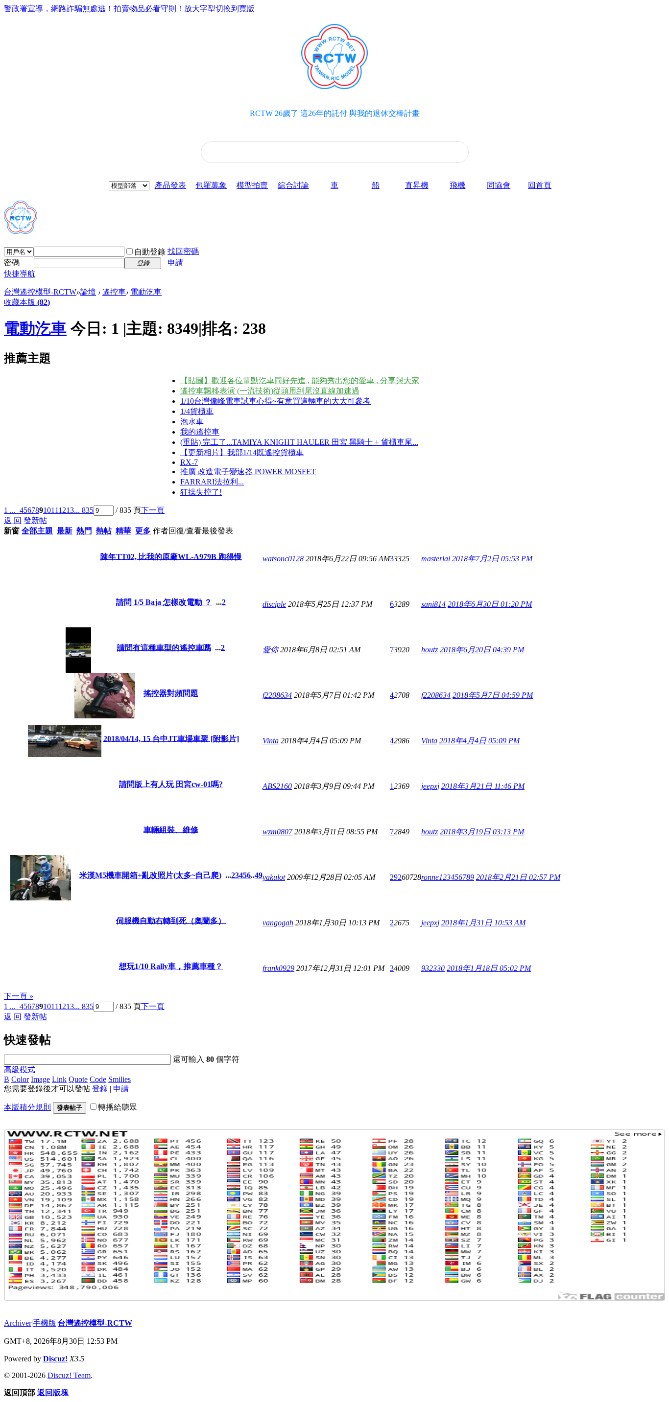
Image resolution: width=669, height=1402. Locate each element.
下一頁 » (18, 996)
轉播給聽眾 (117, 1107)
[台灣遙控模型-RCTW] (20, 230)
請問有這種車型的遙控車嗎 (164, 647)
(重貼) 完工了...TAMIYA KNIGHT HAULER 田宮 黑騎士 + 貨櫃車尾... (299, 442)
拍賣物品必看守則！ (149, 8)
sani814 (433, 604)
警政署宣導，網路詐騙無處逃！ (59, 8)
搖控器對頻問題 (170, 693)
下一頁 (153, 510)
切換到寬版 (235, 8)
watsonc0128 (283, 558)
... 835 (84, 510)
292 (396, 877)
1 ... (10, 510)
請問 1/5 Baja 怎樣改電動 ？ (164, 602)
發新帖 (35, 520)
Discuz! (55, 1359)
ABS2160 (277, 786)
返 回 (13, 520)
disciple (274, 604)
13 (70, 510)
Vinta (271, 740)
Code (98, 1079)
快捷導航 (19, 274)
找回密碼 (183, 251)
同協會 (498, 185)
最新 (64, 531)
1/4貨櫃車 (197, 411)
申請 (175, 262)
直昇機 (417, 185)
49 (259, 875)
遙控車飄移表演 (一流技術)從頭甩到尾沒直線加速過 (269, 391)
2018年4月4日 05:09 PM (479, 740)
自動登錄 (150, 252)
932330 (433, 968)
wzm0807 (277, 831)
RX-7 (189, 462)
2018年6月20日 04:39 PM (482, 649)
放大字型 (199, 8)
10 (47, 510)
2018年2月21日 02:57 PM (518, 877)
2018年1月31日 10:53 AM (483, 923)
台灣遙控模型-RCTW (40, 292)
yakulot (274, 877)
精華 (123, 531)
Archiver (17, 1323)
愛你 (270, 649)
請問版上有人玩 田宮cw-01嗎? (171, 784)
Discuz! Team (69, 1375)
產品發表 (170, 185)
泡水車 (192, 421)
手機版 (44, 1323)
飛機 (457, 185)
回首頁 (539, 185)
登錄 (100, 1088)
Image (40, 1079)
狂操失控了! (201, 492)
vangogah (278, 923)
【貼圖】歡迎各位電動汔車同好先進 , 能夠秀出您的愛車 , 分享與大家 (299, 380)
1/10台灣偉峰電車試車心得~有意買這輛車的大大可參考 (275, 401)
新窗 (12, 531)
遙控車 (114, 292)
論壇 (88, 292)
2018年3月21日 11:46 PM (483, 786)
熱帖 (104, 531)
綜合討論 (293, 185)
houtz (429, 649)
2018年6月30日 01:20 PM (490, 604)
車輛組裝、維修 (170, 829)
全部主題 (37, 531)
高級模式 (19, 1069)
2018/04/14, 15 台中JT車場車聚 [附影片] (171, 738)
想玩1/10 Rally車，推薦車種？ (171, 966)
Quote (78, 1079)
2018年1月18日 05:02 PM (489, 968)
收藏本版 (27, 302)
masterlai (435, 558)
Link (59, 1079)
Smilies (119, 1079)
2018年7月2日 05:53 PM (492, 558)
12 (62, 510)
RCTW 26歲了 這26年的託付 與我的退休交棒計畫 (335, 113)
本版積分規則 (27, 1107)
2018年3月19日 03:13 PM (482, 831)
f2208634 (277, 695)
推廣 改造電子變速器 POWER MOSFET (248, 471)
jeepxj (430, 786)
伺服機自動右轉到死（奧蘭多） (171, 920)
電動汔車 (146, 292)
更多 (143, 531)
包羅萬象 (211, 185)
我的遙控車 (199, 432)
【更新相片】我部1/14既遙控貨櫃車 (242, 452)
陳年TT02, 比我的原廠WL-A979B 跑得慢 (171, 556)
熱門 (84, 531)
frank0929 (278, 968)
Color (20, 1079)
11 (54, 510)
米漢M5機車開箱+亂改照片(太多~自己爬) (150, 875)
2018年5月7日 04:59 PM (493, 695)
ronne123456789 (447, 877)
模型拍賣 (252, 185)
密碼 (12, 262)
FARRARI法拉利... (212, 482)
